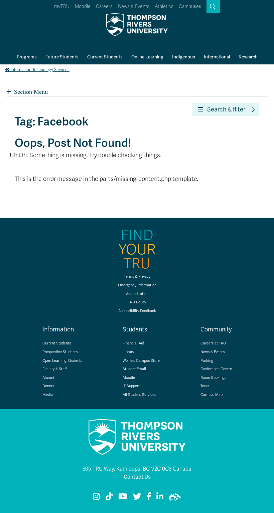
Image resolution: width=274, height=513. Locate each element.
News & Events (133, 6)
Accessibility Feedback (137, 311)
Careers (104, 6)
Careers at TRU (213, 343)
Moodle (83, 6)
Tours (204, 386)
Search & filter (224, 109)
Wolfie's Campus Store (141, 360)
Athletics (164, 6)
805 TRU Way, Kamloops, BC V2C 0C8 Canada (137, 469)
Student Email (134, 369)
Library (128, 352)
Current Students (105, 57)
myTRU (62, 6)
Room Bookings (213, 377)
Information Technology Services (40, 69)
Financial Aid (133, 343)
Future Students (62, 57)
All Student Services (139, 395)
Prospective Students (60, 352)
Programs (27, 57)
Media (47, 395)
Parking (206, 360)
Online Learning (147, 57)
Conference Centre (216, 369)
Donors (48, 386)
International (217, 57)
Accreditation (137, 294)
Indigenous (183, 57)
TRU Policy (137, 302)
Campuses (190, 6)
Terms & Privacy (137, 276)
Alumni (48, 377)
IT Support (131, 386)
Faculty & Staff (54, 369)
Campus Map (211, 395)
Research (248, 57)
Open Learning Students (62, 360)
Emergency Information (137, 285)
